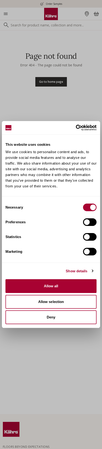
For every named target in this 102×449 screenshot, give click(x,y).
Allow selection (51, 302)
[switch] (90, 222)
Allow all (51, 286)
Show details (76, 271)
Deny (51, 317)
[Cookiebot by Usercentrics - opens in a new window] (76, 128)
